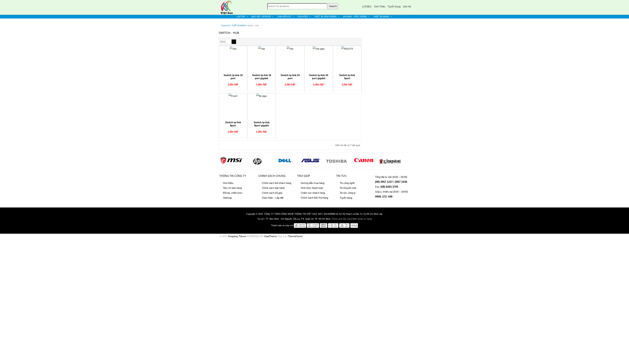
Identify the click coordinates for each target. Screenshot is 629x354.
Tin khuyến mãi (348, 188)
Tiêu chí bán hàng (232, 188)
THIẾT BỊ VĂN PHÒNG (325, 16)
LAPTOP (241, 16)
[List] (228, 41)
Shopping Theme (237, 236)
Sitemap (227, 197)
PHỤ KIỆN (303, 16)
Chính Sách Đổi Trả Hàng (314, 197)
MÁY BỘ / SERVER (261, 16)
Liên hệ (407, 6)
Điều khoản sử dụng (362, 219)
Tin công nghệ (347, 183)
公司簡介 (367, 6)
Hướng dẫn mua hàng (312, 183)
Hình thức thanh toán (312, 188)
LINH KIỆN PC (284, 16)
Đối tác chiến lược (233, 192)
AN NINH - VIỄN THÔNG (355, 16)
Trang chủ (225, 25)
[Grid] (233, 41)
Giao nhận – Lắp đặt (272, 197)
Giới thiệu (379, 6)
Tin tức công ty (348, 192)
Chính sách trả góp (272, 192)
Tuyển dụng (394, 6)
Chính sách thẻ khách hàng (276, 183)
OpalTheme (270, 236)
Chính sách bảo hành (273, 188)
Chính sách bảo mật (341, 219)
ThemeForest (295, 236)
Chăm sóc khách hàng (313, 192)
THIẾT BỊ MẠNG (381, 16)
